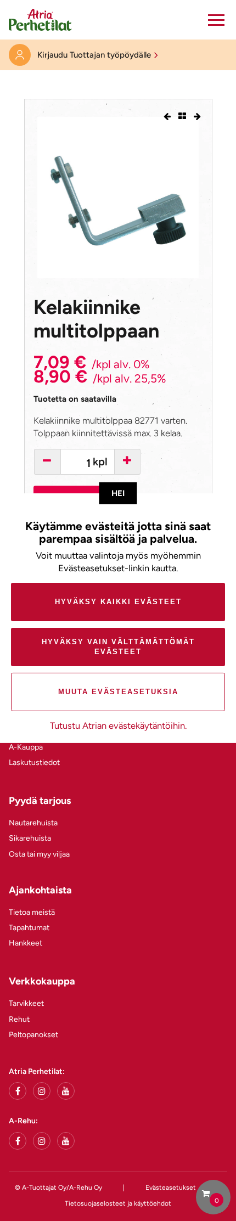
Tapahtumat (29, 927)
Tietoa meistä (32, 912)
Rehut (19, 1019)
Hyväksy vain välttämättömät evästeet (118, 647)
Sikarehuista (30, 838)
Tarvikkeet (26, 1003)
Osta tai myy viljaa (39, 854)
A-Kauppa (26, 747)
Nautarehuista (33, 823)
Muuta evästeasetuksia (118, 692)
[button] (216, 20)
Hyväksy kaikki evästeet (118, 602)
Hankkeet (25, 943)
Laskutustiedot (34, 762)
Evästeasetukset (170, 1187)
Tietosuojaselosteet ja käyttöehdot (118, 1203)
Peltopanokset (33, 1034)
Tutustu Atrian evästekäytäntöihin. (118, 725)
